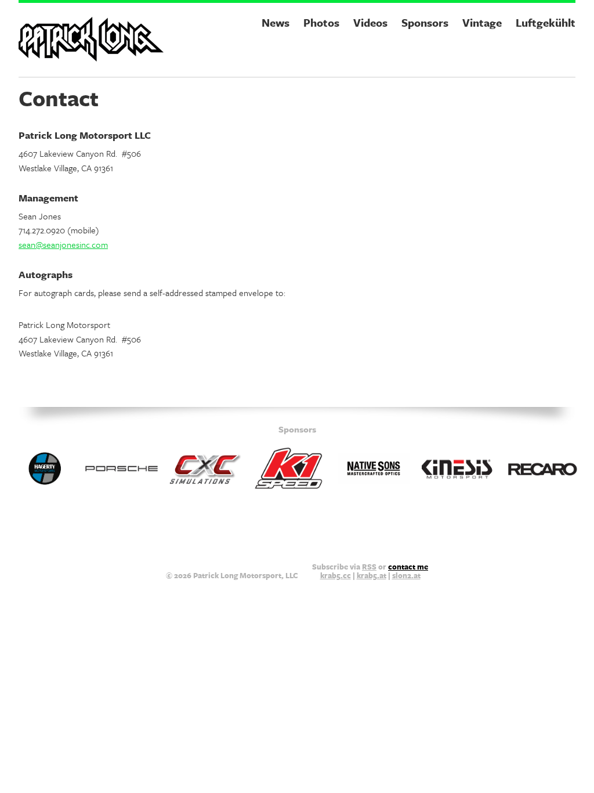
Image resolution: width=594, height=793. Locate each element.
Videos (370, 22)
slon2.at (406, 575)
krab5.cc (335, 575)
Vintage (482, 22)
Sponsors (424, 22)
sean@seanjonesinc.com (63, 244)
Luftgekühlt (545, 22)
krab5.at (371, 575)
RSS (369, 566)
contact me (408, 566)
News (275, 22)
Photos (321, 22)
